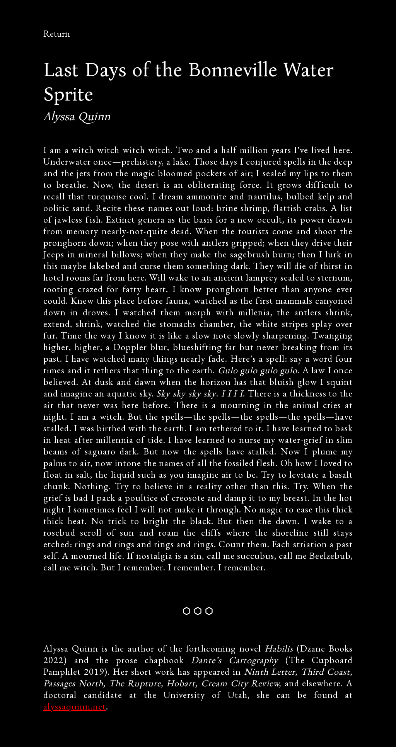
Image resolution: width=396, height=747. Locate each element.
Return (56, 33)
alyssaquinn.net (74, 706)
